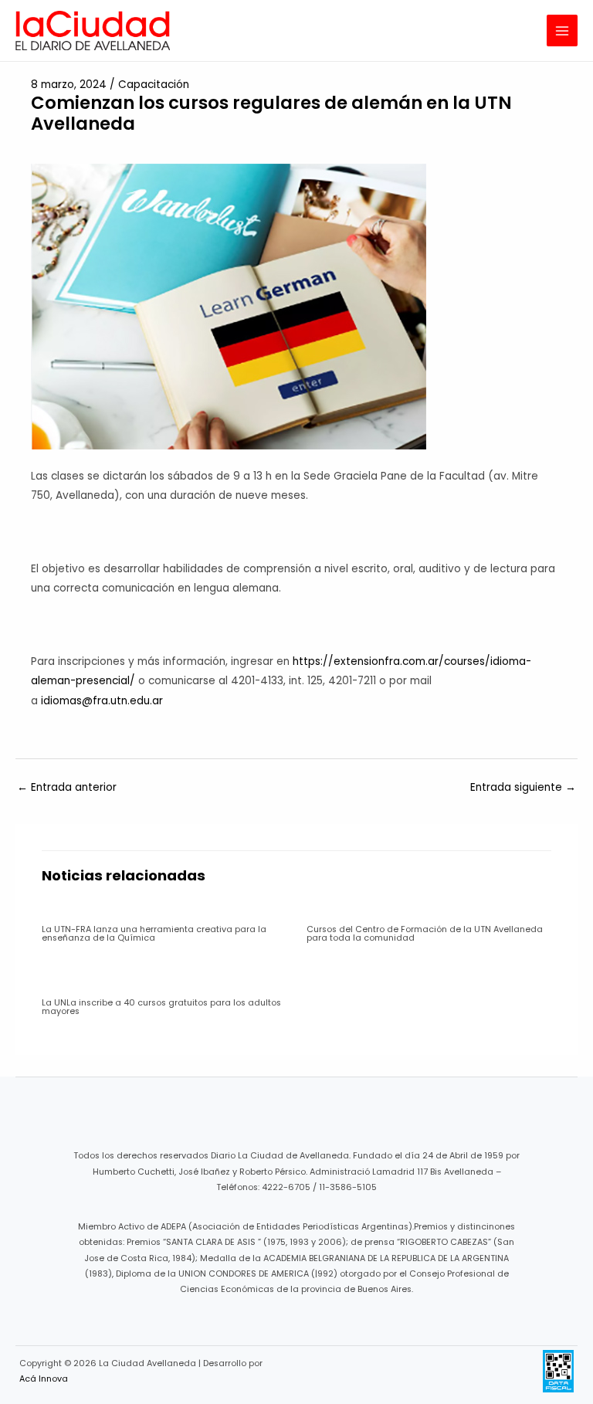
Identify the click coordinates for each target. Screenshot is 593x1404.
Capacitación (153, 84)
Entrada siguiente (523, 787)
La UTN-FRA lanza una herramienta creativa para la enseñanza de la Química (154, 934)
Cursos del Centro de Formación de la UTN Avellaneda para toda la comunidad (425, 934)
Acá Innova (43, 1379)
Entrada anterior (67, 787)
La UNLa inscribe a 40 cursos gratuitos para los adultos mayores (161, 1007)
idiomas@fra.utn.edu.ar (102, 701)
